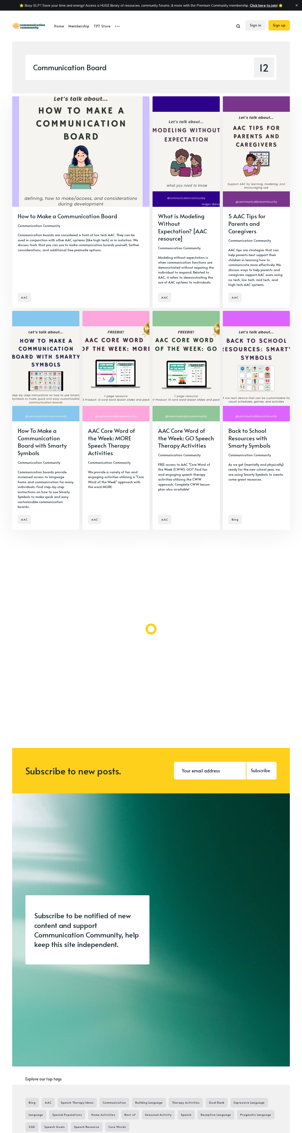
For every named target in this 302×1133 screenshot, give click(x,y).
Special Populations (67, 1115)
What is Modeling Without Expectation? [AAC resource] (182, 227)
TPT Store (102, 25)
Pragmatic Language (255, 1115)
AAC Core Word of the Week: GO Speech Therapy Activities (186, 437)
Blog (235, 519)
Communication (114, 1102)
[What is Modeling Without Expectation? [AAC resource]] (186, 202)
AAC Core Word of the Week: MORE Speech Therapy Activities (111, 441)
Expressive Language (249, 1102)
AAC (24, 297)
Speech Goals (54, 1127)
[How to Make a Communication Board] (80, 202)
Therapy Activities (186, 1102)
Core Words (117, 1127)
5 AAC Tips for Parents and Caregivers (247, 223)
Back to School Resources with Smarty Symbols (249, 437)
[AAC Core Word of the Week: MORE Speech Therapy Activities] (116, 420)
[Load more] (151, 629)
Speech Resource (86, 1127)
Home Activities (103, 1115)
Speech (186, 1115)
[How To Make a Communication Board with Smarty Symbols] (45, 420)
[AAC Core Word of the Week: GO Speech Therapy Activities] (186, 420)
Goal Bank (216, 1102)
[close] (296, 5)
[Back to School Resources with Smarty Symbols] (256, 420)
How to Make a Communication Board (67, 216)
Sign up (279, 25)
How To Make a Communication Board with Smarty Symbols (42, 441)
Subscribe (260, 770)
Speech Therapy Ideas (77, 1102)
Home (59, 25)
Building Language (149, 1102)
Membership (78, 25)
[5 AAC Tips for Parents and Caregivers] (256, 202)
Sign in (255, 25)
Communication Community (39, 225)
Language (36, 1115)
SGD (32, 1127)
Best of (130, 1115)
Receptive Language (216, 1115)
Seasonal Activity (158, 1115)
